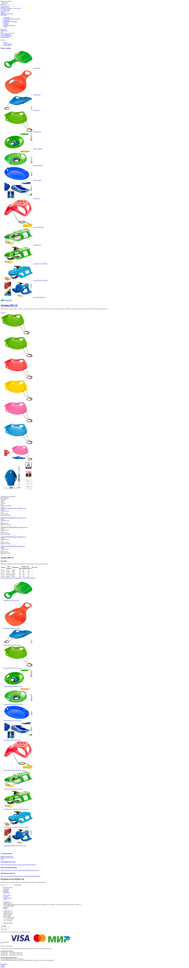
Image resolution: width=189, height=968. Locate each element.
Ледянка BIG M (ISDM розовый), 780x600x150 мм (13, 537)
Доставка (6, 24)
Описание (6, 497)
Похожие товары (5, 578)
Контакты (6, 22)
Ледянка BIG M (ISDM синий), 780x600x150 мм (13, 546)
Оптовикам (6, 20)
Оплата (5, 26)
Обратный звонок (8, 923)
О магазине (6, 888)
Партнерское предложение (10, 21)
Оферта (5, 908)
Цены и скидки (7, 898)
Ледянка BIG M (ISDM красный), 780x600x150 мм (13, 517)
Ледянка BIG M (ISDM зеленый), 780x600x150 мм (13, 508)
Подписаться (18, 884)
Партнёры (6, 891)
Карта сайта (7, 892)
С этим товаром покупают (28, 578)
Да (3, 2)
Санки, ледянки (6, 48)
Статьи (5, 899)
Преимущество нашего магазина (12, 18)
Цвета (2, 497)
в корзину (3, 34)
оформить (8, 34)
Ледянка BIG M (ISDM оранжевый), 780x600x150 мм (14, 527)
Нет (7, 2)
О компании (7, 17)
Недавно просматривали (15, 578)
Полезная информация (9, 25)
